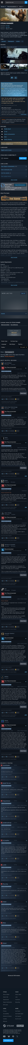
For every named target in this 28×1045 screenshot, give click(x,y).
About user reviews (5, 324)
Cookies (5, 1018)
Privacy (4, 1011)
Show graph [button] (22, 347)
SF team (8, 25)
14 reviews (7, 722)
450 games (7, 546)
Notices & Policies (7, 1016)
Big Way (8, 27)
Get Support (18, 1016)
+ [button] (22, 41)
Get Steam (17, 1011)
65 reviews (13, 482)
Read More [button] (23, 393)
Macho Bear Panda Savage (11, 407)
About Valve (18, 994)
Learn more (22, 95)
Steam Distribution (7, 1002)
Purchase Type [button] (14, 341)
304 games (7, 408)
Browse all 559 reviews (14, 975)
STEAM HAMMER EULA (7, 144)
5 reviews (13, 514)
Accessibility (6, 1013)
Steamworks (6, 999)
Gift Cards (5, 1004)
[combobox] (15, 2)
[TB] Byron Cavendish (10, 544)
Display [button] (3, 347)
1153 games (7, 514)
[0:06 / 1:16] (14, 55)
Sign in (2, 73)
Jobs (16, 997)
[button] (3, 6)
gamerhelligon (8, 363)
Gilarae (6, 720)
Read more (23, 114)
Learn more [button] (23, 158)
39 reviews (13, 546)
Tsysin (6, 437)
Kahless (6, 676)
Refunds (5, 1021)
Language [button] (3, 344)
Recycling (17, 1002)
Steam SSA (5, 997)
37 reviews (13, 590)
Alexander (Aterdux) (9, 633)
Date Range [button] (12, 344)
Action (18, 41)
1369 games (7, 590)
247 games (7, 364)
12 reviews (13, 364)
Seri (5, 588)
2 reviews (6, 678)
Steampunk (11, 41)
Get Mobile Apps (8, 1040)
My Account (18, 1018)
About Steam (6, 994)
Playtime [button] (20, 344)
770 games (7, 482)
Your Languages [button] (8, 352)
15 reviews (13, 408)
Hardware (17, 999)
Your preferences (14, 324)
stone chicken (8, 512)
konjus (6, 480)
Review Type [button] (4, 341)
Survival (4, 41)
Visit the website (5, 173)
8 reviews (6, 439)
